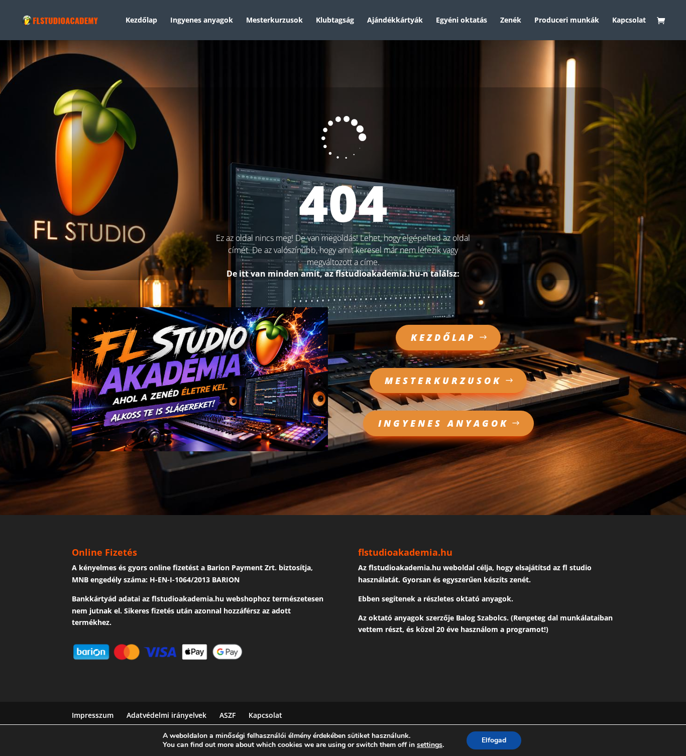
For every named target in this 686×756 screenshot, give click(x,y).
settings (429, 744)
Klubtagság (335, 21)
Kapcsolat (629, 21)
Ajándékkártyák (395, 21)
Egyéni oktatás (461, 21)
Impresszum (92, 715)
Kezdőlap (141, 21)
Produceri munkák (566, 21)
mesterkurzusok (443, 380)
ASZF (227, 715)
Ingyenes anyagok (201, 21)
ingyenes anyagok (443, 423)
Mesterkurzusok (274, 21)
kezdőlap (443, 337)
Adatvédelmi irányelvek (166, 715)
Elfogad (494, 740)
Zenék (510, 21)
